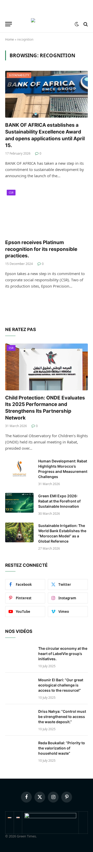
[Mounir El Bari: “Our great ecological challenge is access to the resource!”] (19, 687)
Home (9, 39)
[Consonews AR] (18, 817)
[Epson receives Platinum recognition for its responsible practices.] (46, 211)
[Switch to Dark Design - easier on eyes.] (76, 24)
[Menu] (8, 24)
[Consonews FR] (9, 817)
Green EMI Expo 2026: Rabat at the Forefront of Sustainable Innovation (59, 501)
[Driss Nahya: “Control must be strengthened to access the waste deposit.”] (19, 718)
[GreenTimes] (50, 817)
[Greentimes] (46, 24)
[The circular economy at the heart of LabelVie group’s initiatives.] (19, 655)
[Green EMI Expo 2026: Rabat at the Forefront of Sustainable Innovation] (19, 503)
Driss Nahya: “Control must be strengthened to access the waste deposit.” (62, 716)
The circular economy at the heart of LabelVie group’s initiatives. (62, 653)
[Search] (85, 24)
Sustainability (19, 75)
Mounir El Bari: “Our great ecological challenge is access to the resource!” (60, 685)
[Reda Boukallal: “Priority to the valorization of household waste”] (19, 750)
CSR (11, 192)
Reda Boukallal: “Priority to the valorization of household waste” (61, 748)
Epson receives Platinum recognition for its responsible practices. (41, 249)
